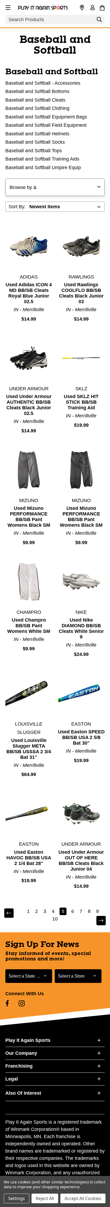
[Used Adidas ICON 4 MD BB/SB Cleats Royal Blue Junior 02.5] (28, 246)
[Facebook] (7, 1003)
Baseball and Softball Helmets (37, 133)
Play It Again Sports (27, 1040)
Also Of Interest (23, 1093)
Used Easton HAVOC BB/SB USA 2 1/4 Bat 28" (28, 857)
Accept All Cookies (83, 1198)
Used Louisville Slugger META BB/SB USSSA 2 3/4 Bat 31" (28, 749)
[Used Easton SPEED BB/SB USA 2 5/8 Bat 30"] (81, 693)
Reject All (45, 1198)
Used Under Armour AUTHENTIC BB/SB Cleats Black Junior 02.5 (29, 405)
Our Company (21, 1053)
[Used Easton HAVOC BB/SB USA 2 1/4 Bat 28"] (28, 813)
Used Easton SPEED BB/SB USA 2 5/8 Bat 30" (81, 737)
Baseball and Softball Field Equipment (46, 125)
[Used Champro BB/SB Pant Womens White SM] (28, 581)
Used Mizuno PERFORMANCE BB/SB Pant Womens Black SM (28, 517)
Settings (16, 1198)
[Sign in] (92, 8)
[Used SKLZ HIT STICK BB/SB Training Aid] (81, 358)
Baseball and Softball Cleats (35, 100)
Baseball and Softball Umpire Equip (43, 167)
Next (97, 920)
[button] (7, 6)
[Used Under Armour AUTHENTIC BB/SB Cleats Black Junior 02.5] (28, 358)
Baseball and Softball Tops (33, 150)
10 (55, 919)
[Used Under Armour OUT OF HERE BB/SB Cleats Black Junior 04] (81, 813)
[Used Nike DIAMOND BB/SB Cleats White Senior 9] (81, 581)
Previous (12, 913)
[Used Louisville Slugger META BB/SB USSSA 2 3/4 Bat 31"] (28, 693)
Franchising (19, 1066)
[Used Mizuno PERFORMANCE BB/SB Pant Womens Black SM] (28, 469)
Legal (11, 1079)
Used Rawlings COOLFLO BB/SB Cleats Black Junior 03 (81, 293)
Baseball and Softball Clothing (37, 108)
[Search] (99, 20)
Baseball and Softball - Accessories (42, 83)
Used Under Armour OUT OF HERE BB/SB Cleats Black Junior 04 (81, 860)
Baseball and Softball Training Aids (42, 159)
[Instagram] (21, 1003)
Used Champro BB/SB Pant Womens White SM (28, 625)
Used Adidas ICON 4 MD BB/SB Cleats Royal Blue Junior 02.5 (29, 293)
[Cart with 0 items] (102, 7)
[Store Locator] (82, 8)
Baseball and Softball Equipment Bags (46, 117)
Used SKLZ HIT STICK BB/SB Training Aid (81, 402)
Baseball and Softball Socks (35, 142)
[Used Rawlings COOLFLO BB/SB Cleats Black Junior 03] (81, 246)
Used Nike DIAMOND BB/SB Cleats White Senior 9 (81, 628)
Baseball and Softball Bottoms (37, 91)
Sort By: (17, 206)
